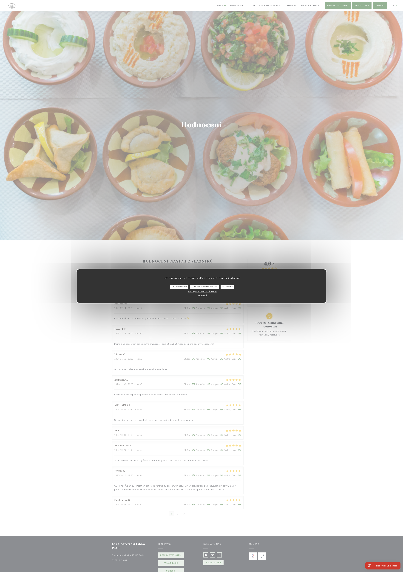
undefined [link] (202, 295)
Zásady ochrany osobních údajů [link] (202, 291)
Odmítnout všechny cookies (204, 286)
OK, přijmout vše (179, 286)
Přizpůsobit (227, 286)
